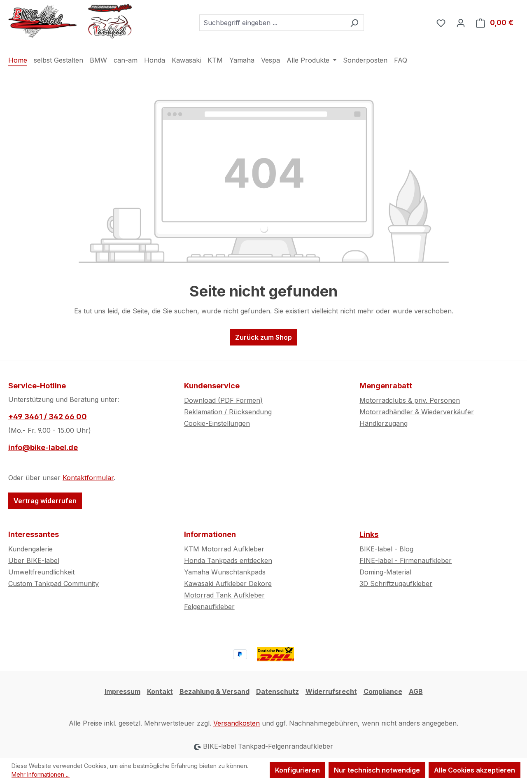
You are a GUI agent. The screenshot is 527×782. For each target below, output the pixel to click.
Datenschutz (277, 691)
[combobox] (272, 22)
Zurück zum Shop (263, 337)
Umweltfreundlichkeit (41, 572)
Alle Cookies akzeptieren (474, 770)
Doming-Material (385, 572)
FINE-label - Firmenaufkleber (405, 560)
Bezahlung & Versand (215, 691)
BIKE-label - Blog (386, 549)
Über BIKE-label (33, 560)
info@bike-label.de (43, 447)
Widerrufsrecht (331, 691)
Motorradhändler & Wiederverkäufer (416, 412)
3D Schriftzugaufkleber (395, 583)
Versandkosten (236, 723)
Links (368, 534)
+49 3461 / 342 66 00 (47, 416)
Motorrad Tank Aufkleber (224, 595)
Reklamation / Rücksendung (228, 412)
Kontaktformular (88, 478)
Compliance (383, 691)
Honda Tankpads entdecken (228, 560)
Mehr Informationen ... (41, 774)
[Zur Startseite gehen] (70, 21)
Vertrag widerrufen (45, 501)
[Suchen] (354, 22)
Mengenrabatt (385, 385)
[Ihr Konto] (461, 22)
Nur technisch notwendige (377, 770)
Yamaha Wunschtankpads (225, 572)
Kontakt (160, 691)
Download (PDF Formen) (223, 400)
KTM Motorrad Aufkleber (224, 549)
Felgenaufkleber (209, 606)
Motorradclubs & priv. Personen (409, 400)
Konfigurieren (297, 770)
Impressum (122, 691)
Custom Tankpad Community (53, 583)
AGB (416, 691)
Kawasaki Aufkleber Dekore (228, 583)
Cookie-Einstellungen (217, 423)
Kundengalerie (30, 549)
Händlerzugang (383, 423)
